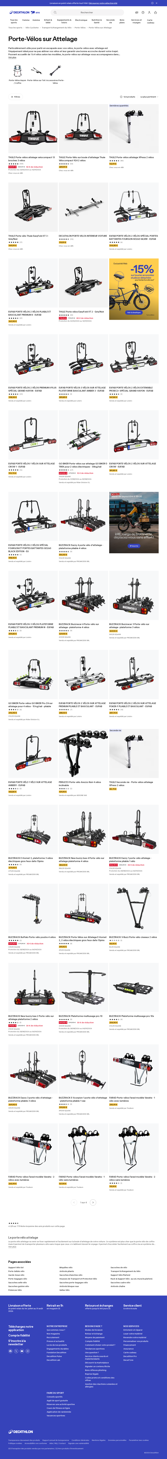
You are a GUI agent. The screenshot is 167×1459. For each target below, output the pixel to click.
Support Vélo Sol (15, 1267)
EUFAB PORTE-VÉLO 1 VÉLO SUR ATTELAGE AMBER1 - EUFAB (30, 784)
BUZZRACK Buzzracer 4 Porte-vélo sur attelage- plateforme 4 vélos (79, 626)
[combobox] (150, 97)
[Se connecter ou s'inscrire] (149, 12)
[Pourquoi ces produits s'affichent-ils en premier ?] (121, 97)
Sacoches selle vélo (17, 1282)
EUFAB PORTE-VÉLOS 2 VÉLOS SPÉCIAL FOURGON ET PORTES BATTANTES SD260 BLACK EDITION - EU (29, 548)
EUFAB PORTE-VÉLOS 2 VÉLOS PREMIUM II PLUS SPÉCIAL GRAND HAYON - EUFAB (32, 389)
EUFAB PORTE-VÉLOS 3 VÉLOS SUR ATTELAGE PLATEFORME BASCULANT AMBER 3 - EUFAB (82, 389)
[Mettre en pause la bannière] (152, 3)
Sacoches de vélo (119, 1267)
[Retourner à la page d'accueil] (24, 12)
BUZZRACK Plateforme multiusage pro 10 (80, 1016)
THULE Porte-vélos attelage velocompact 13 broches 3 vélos (31, 159)
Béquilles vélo (65, 1267)
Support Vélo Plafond (120, 1275)
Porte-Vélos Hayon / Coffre (17, 81)
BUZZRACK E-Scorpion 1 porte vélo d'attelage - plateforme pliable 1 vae (83, 1099)
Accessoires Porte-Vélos (55, 81)
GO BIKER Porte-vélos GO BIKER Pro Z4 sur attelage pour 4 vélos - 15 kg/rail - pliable (30, 705)
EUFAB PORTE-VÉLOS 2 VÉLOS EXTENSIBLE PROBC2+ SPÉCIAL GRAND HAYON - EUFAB (131, 389)
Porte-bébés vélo (16, 1271)
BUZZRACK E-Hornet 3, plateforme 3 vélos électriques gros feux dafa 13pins (30, 859)
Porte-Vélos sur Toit (36, 80)
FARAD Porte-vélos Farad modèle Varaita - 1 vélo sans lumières (82, 1178)
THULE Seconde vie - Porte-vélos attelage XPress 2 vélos (131, 784)
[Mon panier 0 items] (155, 12)
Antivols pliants (66, 1271)
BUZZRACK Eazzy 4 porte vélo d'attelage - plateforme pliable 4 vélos (81, 547)
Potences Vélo (15, 1290)
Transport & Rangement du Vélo (125, 1271)
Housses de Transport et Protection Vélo (78, 1279)
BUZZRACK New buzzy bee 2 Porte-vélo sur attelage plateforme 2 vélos (31, 1017)
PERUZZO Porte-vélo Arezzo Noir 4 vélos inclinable (80, 784)
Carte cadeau (150, 21)
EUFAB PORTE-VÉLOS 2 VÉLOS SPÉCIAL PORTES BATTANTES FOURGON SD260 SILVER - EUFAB (133, 237)
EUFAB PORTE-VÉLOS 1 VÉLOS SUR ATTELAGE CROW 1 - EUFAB (31, 465)
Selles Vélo (64, 1290)
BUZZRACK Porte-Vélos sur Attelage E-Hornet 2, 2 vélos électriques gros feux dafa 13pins (83, 939)
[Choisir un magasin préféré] (137, 12)
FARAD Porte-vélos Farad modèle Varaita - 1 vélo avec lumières (132, 1099)
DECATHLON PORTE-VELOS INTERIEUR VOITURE (83, 236)
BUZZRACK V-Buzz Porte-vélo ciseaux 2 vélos (133, 937)
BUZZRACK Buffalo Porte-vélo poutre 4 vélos (32, 937)
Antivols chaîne (118, 1286)
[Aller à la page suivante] (93, 1202)
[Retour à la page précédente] (74, 1202)
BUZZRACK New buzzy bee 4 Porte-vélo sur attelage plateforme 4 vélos (81, 859)
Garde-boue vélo (16, 1275)
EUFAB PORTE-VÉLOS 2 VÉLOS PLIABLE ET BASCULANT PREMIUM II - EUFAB (29, 313)
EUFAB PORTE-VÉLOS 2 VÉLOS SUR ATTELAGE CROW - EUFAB (132, 465)
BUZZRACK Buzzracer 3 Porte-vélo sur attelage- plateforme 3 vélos (129, 626)
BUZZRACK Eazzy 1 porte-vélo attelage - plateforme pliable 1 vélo (130, 859)
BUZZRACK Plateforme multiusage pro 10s (131, 1016)
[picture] (33, 128)
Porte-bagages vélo (17, 1279)
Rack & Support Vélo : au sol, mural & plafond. (132, 1279)
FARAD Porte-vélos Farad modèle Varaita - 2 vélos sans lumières (132, 1178)
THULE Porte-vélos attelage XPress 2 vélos (131, 157)
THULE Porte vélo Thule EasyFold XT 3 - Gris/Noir (28, 237)
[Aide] (143, 12)
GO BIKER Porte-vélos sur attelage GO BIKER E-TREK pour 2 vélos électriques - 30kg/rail (83, 465)
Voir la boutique (134, 313)
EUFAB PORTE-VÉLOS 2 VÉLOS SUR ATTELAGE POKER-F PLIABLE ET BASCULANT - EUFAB (132, 705)
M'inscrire (134, 546)
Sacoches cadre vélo (120, 1282)
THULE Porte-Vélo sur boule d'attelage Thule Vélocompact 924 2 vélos (82, 159)
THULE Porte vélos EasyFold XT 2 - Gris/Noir (81, 311)
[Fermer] (156, 3)
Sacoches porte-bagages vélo (73, 1282)
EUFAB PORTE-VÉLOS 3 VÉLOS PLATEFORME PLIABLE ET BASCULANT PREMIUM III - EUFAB (31, 626)
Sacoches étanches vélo (70, 1275)
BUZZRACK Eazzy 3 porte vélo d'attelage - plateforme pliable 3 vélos (30, 1099)
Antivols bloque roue (69, 1286)
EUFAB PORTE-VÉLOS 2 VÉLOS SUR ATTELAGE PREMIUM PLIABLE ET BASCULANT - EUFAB (82, 705)
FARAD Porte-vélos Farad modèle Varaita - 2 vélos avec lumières (31, 1178)
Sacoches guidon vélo (18, 1286)
